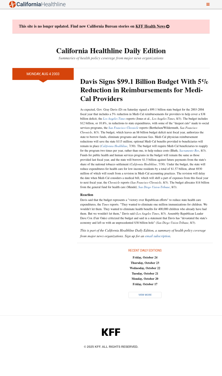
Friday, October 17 (145, 284)
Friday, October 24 (145, 257)
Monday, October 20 (145, 278)
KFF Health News (150, 26)
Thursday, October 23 (145, 262)
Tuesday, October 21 (145, 273)
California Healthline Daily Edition (111, 50)
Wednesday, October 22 (145, 268)
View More (145, 294)
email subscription (157, 236)
